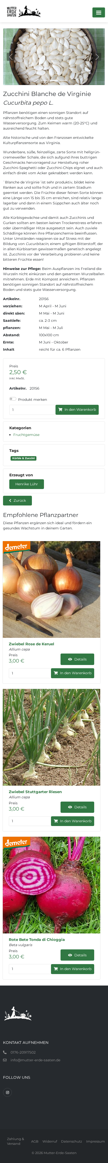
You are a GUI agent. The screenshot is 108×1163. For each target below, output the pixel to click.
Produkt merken (32, 399)
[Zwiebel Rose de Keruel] (51, 589)
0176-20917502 (23, 1052)
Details (80, 659)
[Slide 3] (64, 80)
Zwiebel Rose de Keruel (31, 644)
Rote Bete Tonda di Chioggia (37, 939)
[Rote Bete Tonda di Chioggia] (51, 885)
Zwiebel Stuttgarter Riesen (35, 792)
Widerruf (49, 1141)
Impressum (95, 1141)
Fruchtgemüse (26, 434)
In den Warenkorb (80, 409)
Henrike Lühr (26, 484)
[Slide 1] (44, 80)
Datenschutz (71, 1141)
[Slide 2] (54, 80)
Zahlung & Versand (15, 1141)
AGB (34, 1141)
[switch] (12, 399)
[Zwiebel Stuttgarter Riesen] (51, 737)
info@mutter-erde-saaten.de (35, 1060)
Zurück (19, 500)
